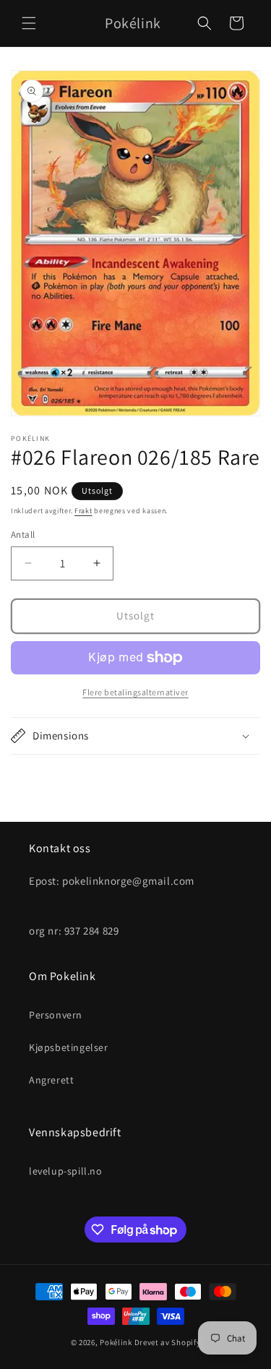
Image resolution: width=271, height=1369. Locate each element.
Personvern (55, 1014)
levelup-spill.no (66, 1170)
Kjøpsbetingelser (68, 1047)
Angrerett (51, 1079)
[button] (29, 23)
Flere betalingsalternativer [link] (135, 692)
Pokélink (116, 1342)
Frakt (83, 510)
